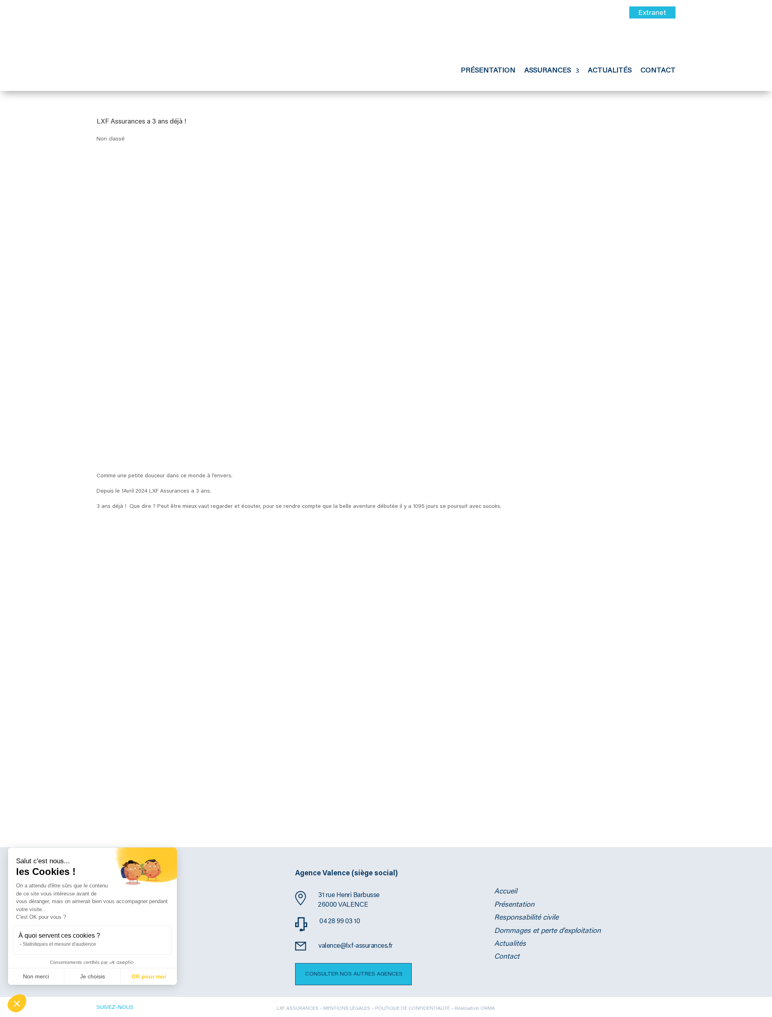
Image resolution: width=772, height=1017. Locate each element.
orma (487, 1008)
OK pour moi (148, 976)
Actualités (610, 71)
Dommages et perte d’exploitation (547, 931)
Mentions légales (346, 1008)
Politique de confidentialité (413, 1008)
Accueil (505, 891)
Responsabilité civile (526, 918)
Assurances (547, 71)
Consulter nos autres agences (353, 974)
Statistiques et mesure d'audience (59, 944)
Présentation (488, 71)
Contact (658, 71)
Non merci (36, 976)
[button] (17, 1003)
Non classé (110, 139)
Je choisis (92, 976)
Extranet (652, 13)
